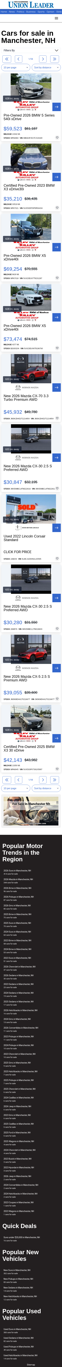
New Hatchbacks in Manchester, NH (20, 1298)
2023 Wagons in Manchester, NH (19, 1213)
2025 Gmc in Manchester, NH (17, 1064)
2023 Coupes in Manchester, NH (19, 1204)
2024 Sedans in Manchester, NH (19, 994)
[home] (31, 4)
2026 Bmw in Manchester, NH (17, 889)
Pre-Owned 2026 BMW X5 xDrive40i (25, 257)
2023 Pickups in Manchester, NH (19, 1038)
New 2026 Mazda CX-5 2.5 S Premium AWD (27, 678)
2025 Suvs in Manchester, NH (17, 924)
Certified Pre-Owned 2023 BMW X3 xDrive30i (29, 187)
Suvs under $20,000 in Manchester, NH (22, 1239)
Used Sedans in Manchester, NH (19, 1339)
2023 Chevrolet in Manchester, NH (20, 1055)
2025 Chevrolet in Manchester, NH (20, 1090)
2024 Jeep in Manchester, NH (17, 1108)
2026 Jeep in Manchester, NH (17, 1178)
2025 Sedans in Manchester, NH (19, 1003)
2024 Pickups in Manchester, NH (19, 1047)
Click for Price (17, 552)
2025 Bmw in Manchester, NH (17, 916)
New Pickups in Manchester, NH (18, 1280)
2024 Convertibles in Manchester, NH (21, 1186)
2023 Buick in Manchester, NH (17, 1160)
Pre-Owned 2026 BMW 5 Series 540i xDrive (29, 117)
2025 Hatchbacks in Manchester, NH (20, 1073)
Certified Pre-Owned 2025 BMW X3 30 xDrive (29, 748)
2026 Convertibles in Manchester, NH (21, 1029)
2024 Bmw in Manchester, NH (17, 951)
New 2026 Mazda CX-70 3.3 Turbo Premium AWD (26, 397)
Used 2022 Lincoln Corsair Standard (24, 538)
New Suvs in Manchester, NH (17, 1272)
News (12, 11)
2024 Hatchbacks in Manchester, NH (20, 1195)
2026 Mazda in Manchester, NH (18, 881)
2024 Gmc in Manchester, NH (17, 1020)
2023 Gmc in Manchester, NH (17, 1116)
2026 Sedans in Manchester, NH (19, 977)
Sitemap (31, 1365)
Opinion (51, 11)
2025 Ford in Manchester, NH (17, 1134)
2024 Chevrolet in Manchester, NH (20, 1151)
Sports (41, 11)
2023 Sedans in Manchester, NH (19, 986)
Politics (20, 11)
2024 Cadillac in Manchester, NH (19, 1099)
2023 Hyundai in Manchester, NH (19, 1169)
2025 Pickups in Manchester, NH (19, 1082)
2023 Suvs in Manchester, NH (17, 959)
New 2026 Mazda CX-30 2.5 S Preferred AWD (28, 468)
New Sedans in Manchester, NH (18, 1289)
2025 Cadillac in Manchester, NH (19, 1125)
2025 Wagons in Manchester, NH (19, 1143)
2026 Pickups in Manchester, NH (19, 898)
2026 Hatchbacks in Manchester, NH (20, 1012)
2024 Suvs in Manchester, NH (17, 933)
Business (31, 11)
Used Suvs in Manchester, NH (17, 1331)
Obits (59, 11)
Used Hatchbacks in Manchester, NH (20, 1357)
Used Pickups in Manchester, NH (19, 1348)
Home (4, 11)
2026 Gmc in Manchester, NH (17, 907)
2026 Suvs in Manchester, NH (17, 872)
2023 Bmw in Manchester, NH (17, 942)
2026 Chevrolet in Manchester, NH (20, 968)
